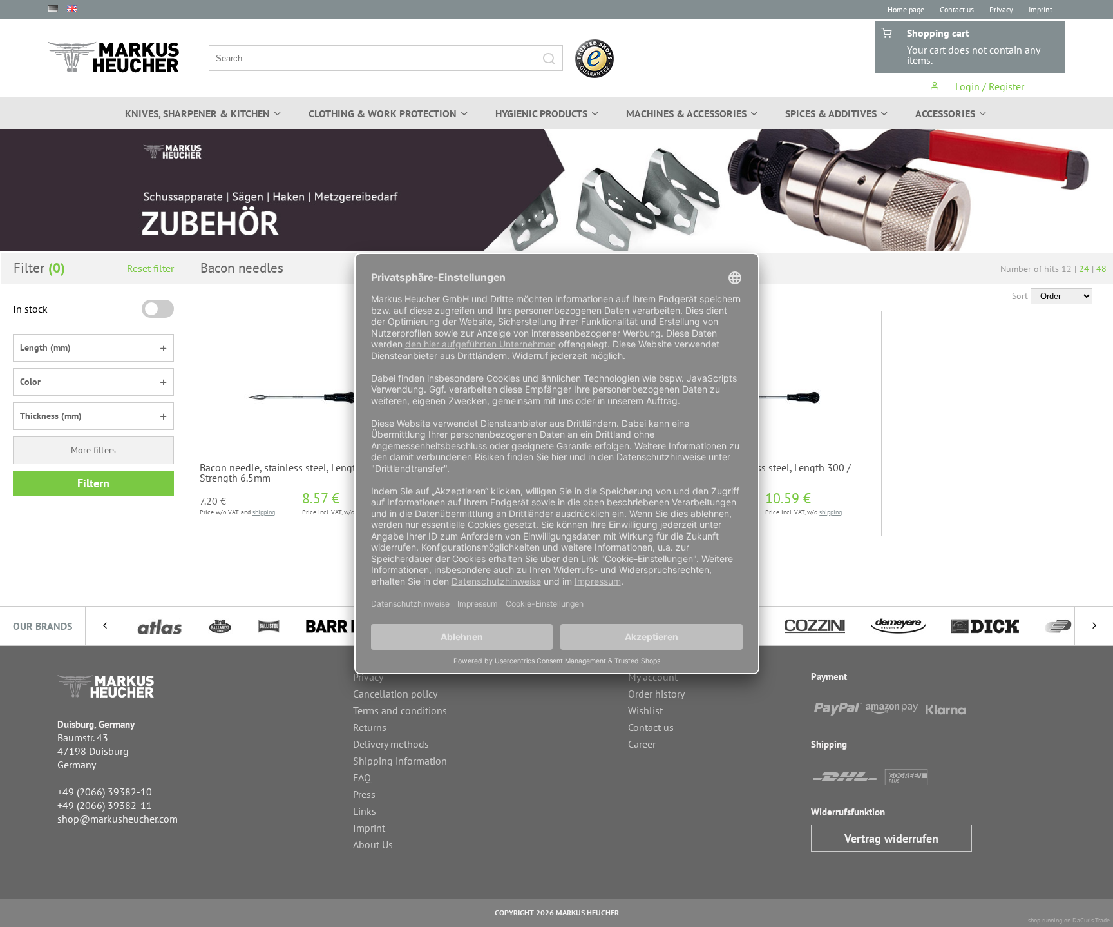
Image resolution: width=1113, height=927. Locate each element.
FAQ (362, 777)
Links (364, 811)
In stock (30, 308)
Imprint (1040, 9)
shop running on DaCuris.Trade (1069, 920)
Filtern (93, 483)
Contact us (957, 9)
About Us (373, 844)
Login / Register (988, 86)
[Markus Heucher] (113, 57)
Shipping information (400, 761)
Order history (656, 693)
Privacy (1001, 9)
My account (653, 677)
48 (1101, 269)
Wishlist (645, 710)
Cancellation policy (395, 693)
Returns (369, 727)
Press (364, 794)
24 (1084, 269)
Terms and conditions (400, 710)
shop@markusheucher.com (117, 818)
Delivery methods (391, 744)
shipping (263, 512)
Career (642, 744)
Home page (906, 9)
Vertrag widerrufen (891, 838)
